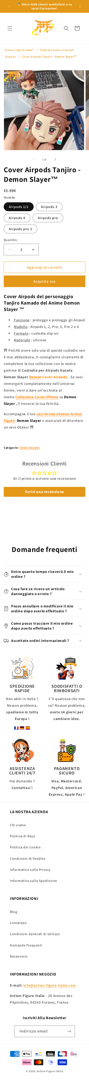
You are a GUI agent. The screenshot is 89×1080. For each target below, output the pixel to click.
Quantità (10, 240)
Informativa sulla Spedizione (33, 880)
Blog (13, 911)
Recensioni (19, 956)
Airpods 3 (49, 207)
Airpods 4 (17, 218)
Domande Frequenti (26, 945)
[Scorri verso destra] (55, 159)
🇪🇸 (27, 727)
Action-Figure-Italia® (19, 50)
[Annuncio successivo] (79, 6)
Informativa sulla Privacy (30, 869)
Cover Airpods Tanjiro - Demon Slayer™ (49, 56)
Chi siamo (18, 825)
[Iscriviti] (69, 1031)
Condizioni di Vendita (27, 858)
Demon (35, 377)
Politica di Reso (22, 836)
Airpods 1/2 (18, 207)
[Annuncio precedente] (9, 6)
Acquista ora (44, 281)
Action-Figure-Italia (50, 1071)
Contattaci (18, 923)
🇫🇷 (16, 727)
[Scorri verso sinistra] (33, 159)
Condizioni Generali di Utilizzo (35, 934)
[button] (9, 28)
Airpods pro (48, 218)
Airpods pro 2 (20, 229)
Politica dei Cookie (25, 847)
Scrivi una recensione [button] (44, 491)
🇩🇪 (22, 727)
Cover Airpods (30, 447)
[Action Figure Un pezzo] (16, 420)
